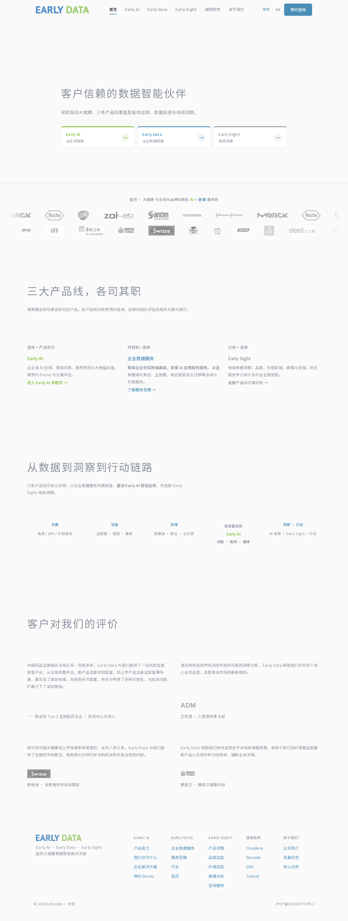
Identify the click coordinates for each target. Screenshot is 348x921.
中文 (266, 9)
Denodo (253, 857)
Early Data (157, 9)
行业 (175, 866)
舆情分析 (216, 876)
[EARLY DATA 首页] (62, 10)
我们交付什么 (145, 857)
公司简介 (291, 848)
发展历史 (291, 857)
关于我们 (236, 9)
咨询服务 (216, 885)
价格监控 (216, 866)
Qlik (249, 866)
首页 (113, 9)
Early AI (132, 9)
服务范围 (179, 857)
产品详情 (216, 848)
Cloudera (254, 848)
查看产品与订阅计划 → (248, 382)
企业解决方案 (145, 866)
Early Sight (186, 9)
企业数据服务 (183, 848)
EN (278, 9)
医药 (175, 876)
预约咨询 (298, 9)
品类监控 (216, 857)
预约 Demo (144, 876)
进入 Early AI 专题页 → (47, 382)
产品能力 (141, 848)
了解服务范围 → (142, 389)
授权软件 (212, 9)
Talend (252, 876)
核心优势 (291, 866)
